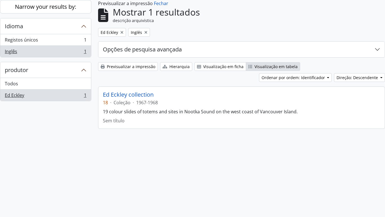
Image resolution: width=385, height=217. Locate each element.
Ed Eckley (46, 96)
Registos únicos (46, 41)
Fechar (161, 3)
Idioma (14, 26)
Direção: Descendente (358, 77)
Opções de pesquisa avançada (142, 49)
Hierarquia (179, 66)
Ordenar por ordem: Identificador (294, 77)
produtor (16, 70)
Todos (11, 84)
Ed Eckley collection (128, 94)
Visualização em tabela (275, 66)
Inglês (46, 52)
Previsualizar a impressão (130, 66)
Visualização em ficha (223, 66)
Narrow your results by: (45, 6)
